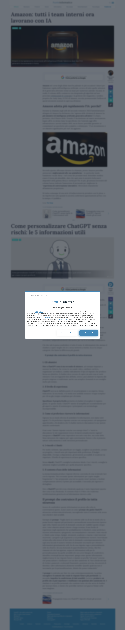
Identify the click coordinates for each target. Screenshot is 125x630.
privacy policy (88, 327)
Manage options (67, 333)
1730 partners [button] (39, 312)
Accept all (89, 333)
